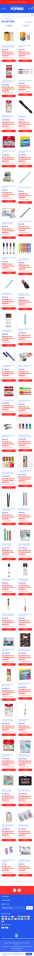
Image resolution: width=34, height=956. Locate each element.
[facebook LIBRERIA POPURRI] (19, 890)
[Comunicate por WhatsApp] (4, 8)
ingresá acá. (29, 946)
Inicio (2, 18)
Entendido (28, 954)
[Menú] (2, 8)
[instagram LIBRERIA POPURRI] (14, 890)
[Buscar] (32, 15)
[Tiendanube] (17, 950)
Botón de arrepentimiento (17, 948)
